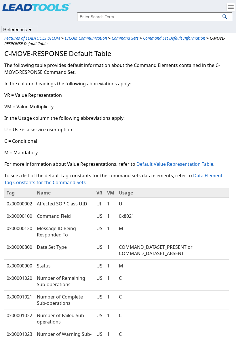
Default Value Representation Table (174, 164)
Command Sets (125, 38)
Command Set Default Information (174, 38)
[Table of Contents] (231, 7)
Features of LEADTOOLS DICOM (32, 38)
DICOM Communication (86, 38)
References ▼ (18, 29)
